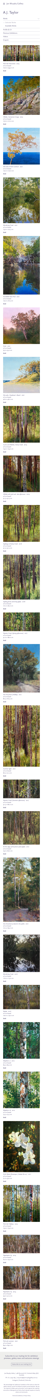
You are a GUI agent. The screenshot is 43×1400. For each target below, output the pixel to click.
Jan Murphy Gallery (14, 4)
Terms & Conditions (17, 1395)
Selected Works (9, 22)
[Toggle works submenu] (38, 19)
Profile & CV (7, 30)
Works (5, 19)
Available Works (9, 26)
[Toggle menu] (4, 4)
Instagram (15, 1380)
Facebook (21, 1380)
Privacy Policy (27, 1395)
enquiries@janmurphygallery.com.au (27, 1377)
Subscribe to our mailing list (21, 1364)
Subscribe (28, 1380)
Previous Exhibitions (10, 33)
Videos (5, 37)
